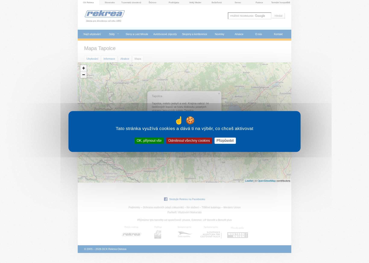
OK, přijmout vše (149, 140)
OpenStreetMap (267, 180)
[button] (83, 68)
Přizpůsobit (225, 140)
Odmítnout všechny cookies (189, 140)
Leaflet (249, 180)
